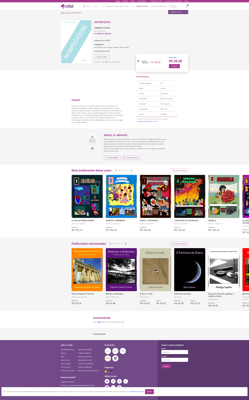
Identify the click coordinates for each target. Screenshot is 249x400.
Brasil (118, 1)
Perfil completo (113, 158)
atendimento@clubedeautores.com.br (147, 121)
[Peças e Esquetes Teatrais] (87, 269)
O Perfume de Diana (182, 294)
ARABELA (212, 220)
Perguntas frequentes (68, 382)
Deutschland (141, 1)
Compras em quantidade (158, 6)
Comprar (174, 66)
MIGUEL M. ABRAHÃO (104, 33)
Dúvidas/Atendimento (68, 349)
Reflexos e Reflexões (114, 294)
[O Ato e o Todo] (155, 269)
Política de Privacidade (137, 391)
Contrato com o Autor (68, 370)
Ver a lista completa (179, 170)
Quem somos (65, 360)
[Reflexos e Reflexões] (121, 269)
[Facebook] (113, 381)
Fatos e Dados (65, 363)
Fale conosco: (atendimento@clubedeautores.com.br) (78, 385)
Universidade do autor (85, 360)
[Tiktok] (125, 381)
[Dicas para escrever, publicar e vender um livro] (223, 269)
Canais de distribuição (85, 367)
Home (63, 13)
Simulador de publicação (88, 370)
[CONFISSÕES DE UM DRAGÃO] (189, 196)
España (132, 1)
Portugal (125, 1)
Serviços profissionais (85, 356)
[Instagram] (119, 381)
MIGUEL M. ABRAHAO (215, 224)
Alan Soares (178, 297)
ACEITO (149, 392)
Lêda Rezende (144, 297)
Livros (68, 13)
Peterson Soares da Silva (79, 297)
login (99, 322)
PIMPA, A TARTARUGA (149, 220)
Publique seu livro (157, 1)
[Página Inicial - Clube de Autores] (67, 6)
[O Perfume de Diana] (189, 269)
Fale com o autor (132, 158)
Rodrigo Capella (213, 299)
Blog (62, 356)
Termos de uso (66, 367)
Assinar (166, 366)
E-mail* (164, 356)
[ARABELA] (223, 196)
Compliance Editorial (84, 353)
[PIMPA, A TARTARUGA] (155, 196)
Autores (63, 353)
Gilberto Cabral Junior (112, 297)
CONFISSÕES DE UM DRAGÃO (186, 220)
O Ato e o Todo (146, 294)
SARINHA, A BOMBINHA (115, 220)
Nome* (163, 348)
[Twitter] (107, 381)
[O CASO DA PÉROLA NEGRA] (87, 196)
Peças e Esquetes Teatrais (83, 294)
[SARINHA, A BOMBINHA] (121, 196)
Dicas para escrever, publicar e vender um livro (221, 295)
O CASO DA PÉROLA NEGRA (83, 220)
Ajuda (186, 1)
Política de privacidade (85, 349)
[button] (116, 170)
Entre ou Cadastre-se (174, 6)
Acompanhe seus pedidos (173, 1)
